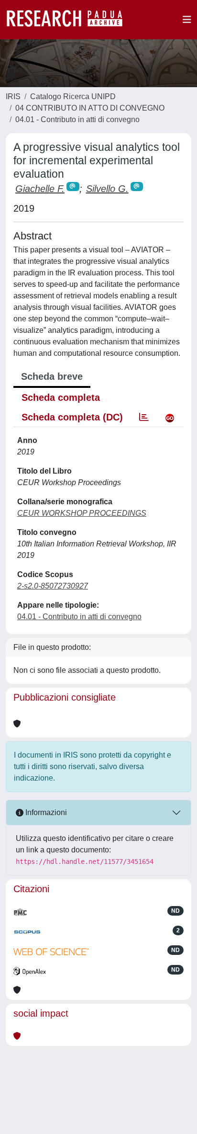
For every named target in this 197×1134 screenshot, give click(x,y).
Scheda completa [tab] (61, 397)
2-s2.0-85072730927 (52, 586)
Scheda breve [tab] (52, 376)
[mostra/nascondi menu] (187, 19)
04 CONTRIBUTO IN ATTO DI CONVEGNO (89, 108)
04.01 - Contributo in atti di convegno (77, 119)
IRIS (13, 96)
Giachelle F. (40, 188)
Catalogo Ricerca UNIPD (73, 96)
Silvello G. (107, 188)
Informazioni (45, 812)
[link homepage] (69, 20)
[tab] (144, 417)
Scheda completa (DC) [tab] (72, 417)
